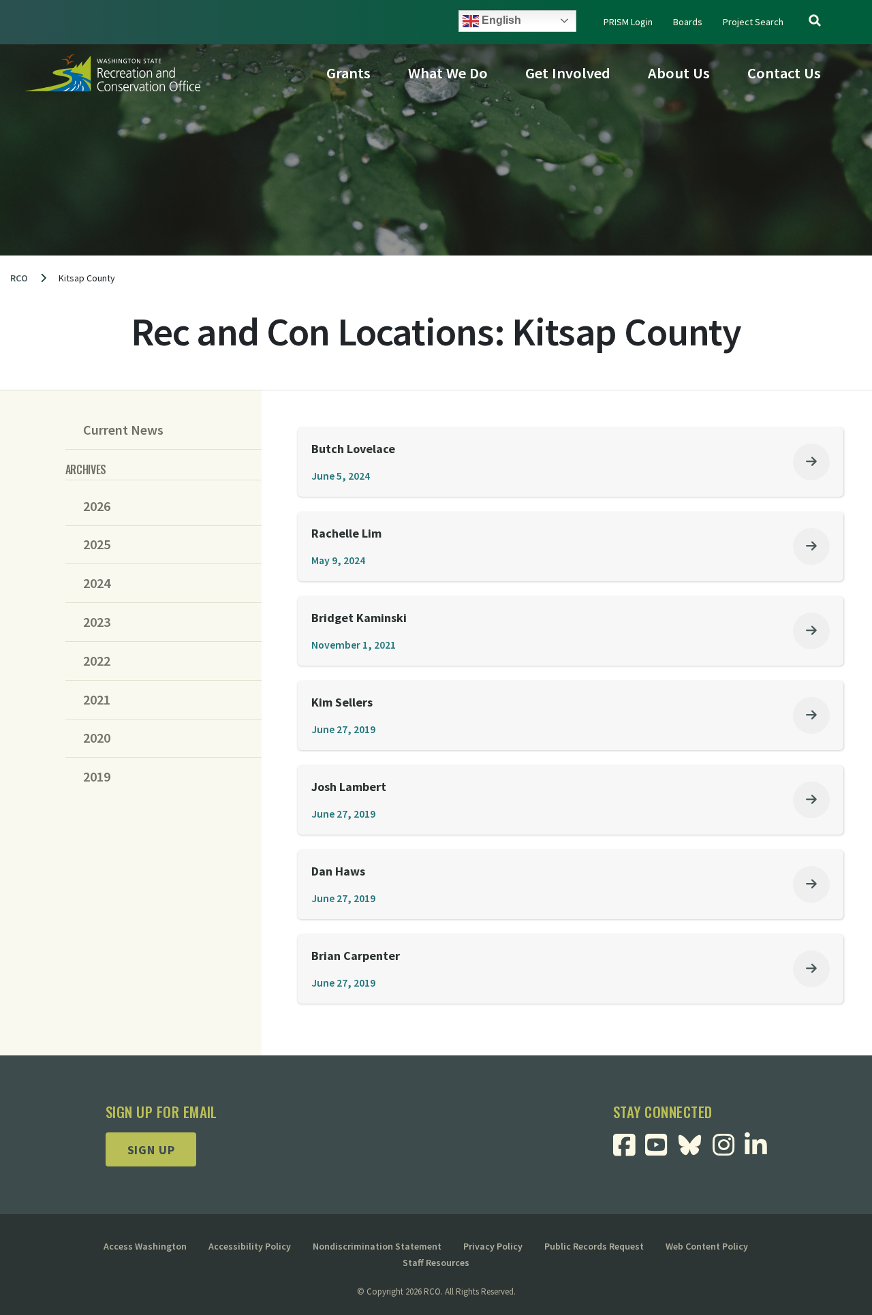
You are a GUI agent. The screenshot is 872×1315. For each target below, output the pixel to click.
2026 (96, 506)
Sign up (151, 1150)
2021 (96, 700)
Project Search (753, 22)
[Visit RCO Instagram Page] (729, 1150)
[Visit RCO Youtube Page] (661, 1150)
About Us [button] (679, 72)
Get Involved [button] (567, 72)
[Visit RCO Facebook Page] (629, 1150)
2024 (96, 583)
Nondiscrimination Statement (377, 1246)
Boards (687, 22)
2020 (96, 738)
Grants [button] (348, 72)
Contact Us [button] (784, 72)
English (500, 20)
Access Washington (145, 1246)
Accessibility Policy (249, 1246)
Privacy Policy (493, 1246)
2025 (96, 544)
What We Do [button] (448, 72)
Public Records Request (594, 1246)
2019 (96, 777)
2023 (96, 622)
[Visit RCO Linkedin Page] (761, 1150)
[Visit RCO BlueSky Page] (695, 1143)
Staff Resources (436, 1262)
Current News (123, 430)
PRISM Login (628, 22)
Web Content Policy (707, 1246)
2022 (96, 661)
